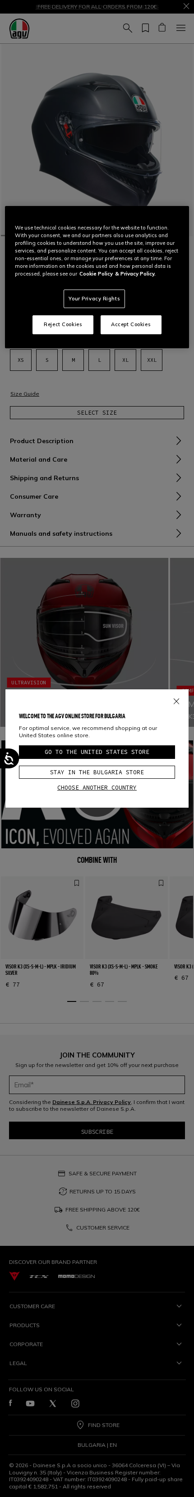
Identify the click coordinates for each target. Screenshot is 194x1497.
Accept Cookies (131, 324)
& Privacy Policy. (135, 274)
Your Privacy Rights (94, 298)
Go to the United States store (97, 752)
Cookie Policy (96, 274)
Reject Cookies (63, 324)
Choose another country (97, 787)
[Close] (176, 699)
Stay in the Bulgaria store (97, 772)
